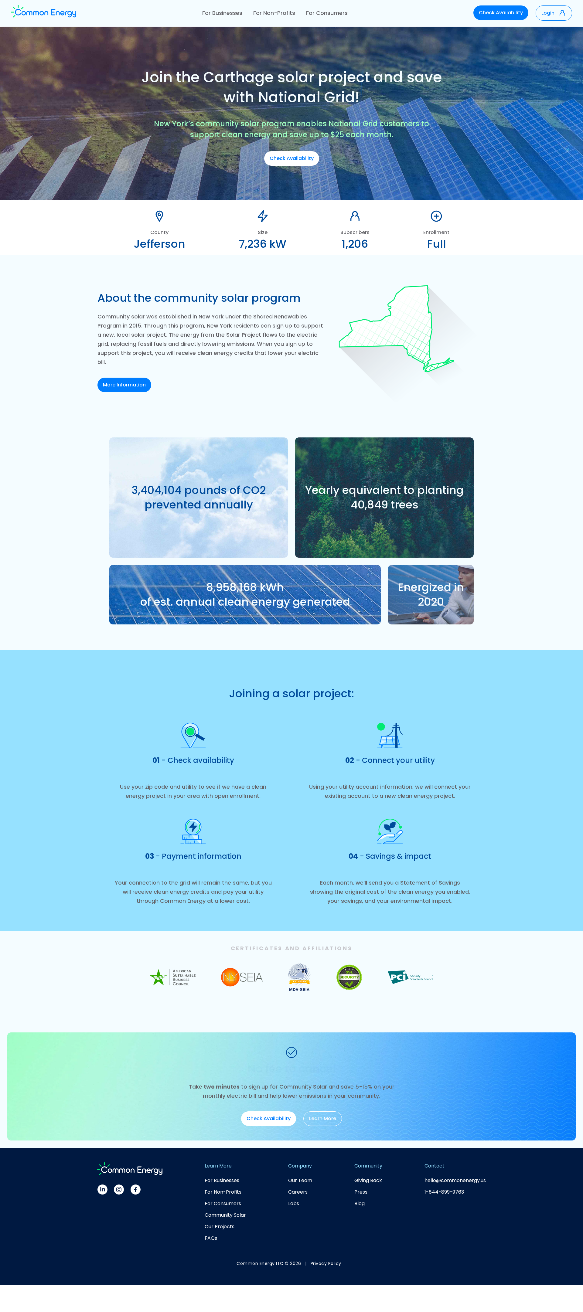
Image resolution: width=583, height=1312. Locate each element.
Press (360, 1191)
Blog (359, 1203)
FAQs (211, 1238)
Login (547, 12)
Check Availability (501, 12)
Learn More (322, 1118)
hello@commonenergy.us (455, 1180)
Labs (293, 1203)
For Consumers (327, 13)
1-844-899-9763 (444, 1191)
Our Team (300, 1180)
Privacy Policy (326, 1263)
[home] (43, 13)
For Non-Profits (274, 13)
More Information (124, 384)
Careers (298, 1191)
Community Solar (225, 1215)
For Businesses (222, 13)
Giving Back (368, 1180)
